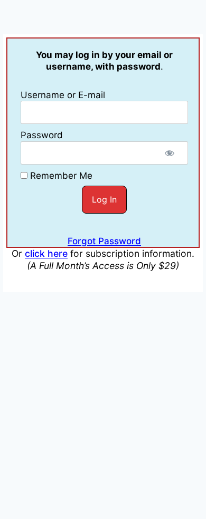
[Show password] (169, 153)
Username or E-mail (63, 95)
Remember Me (59, 175)
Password (42, 135)
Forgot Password (104, 241)
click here (46, 253)
